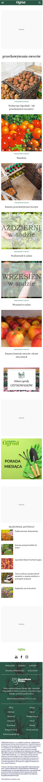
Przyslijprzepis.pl (32, 716)
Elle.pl (11, 707)
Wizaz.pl (32, 725)
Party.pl (32, 707)
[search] (40, 2)
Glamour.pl (11, 716)
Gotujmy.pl (11, 721)
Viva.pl (32, 721)
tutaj (18, 779)
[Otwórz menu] (2, 2)
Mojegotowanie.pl (11, 730)
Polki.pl (32, 712)
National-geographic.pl (11, 734)
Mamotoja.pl (11, 725)
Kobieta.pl (11, 712)
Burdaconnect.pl (32, 730)
